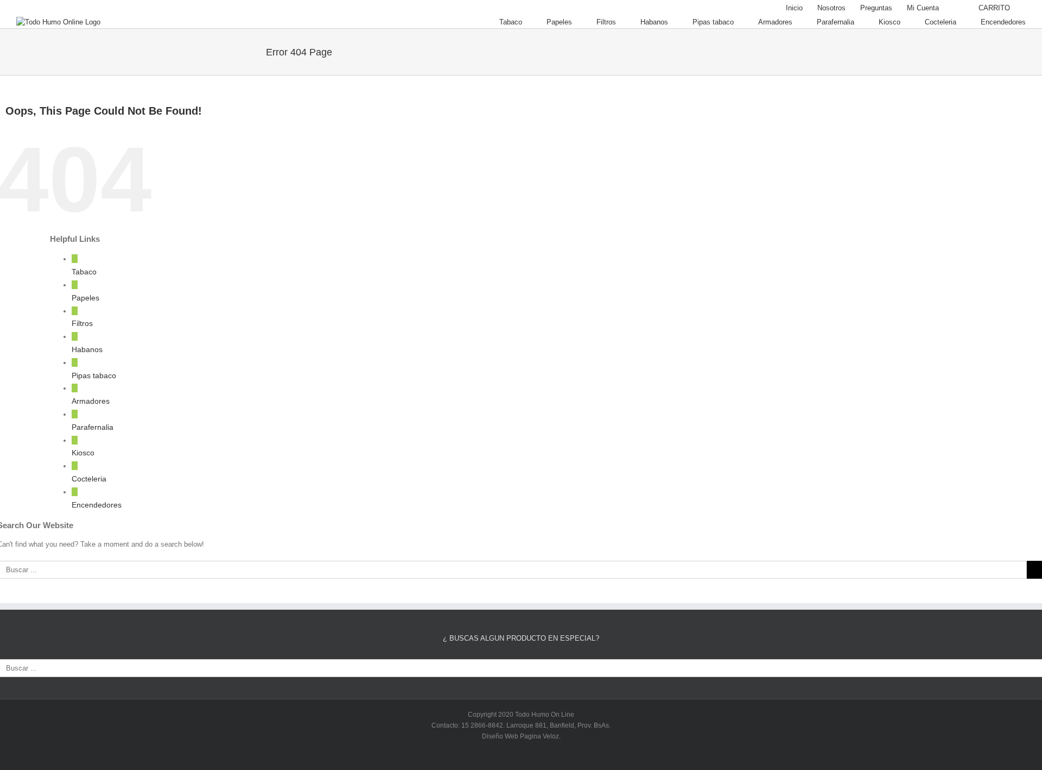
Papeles (85, 297)
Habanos (87, 349)
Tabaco (84, 271)
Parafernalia (92, 427)
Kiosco (83, 452)
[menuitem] (794, 8)
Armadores (91, 401)
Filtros (82, 323)
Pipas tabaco (94, 375)
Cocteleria (89, 478)
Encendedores (97, 504)
